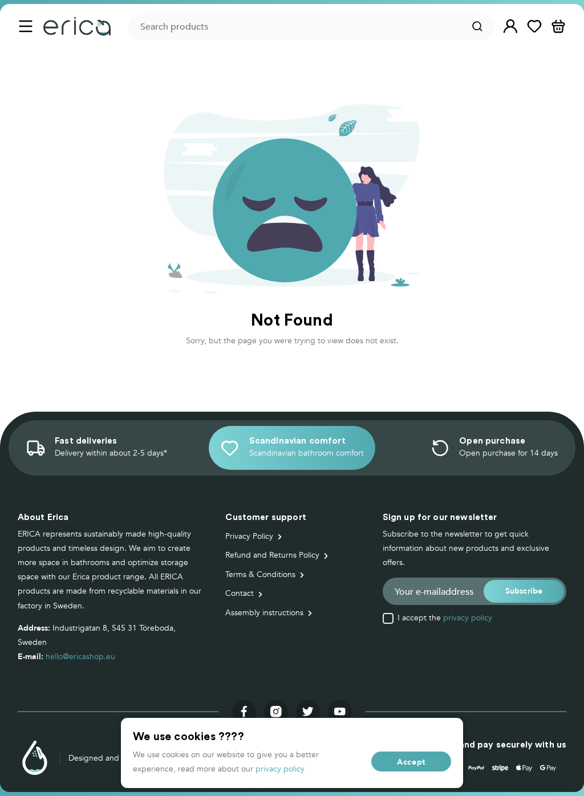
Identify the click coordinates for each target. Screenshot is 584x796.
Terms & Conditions (260, 574)
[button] (510, 26)
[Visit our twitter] (308, 712)
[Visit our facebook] (244, 712)
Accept (411, 762)
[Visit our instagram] (276, 712)
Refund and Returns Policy (272, 555)
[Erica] (77, 26)
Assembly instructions (264, 613)
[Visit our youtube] (340, 712)
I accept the (445, 618)
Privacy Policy (249, 536)
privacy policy (467, 618)
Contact (239, 593)
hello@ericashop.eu (80, 656)
